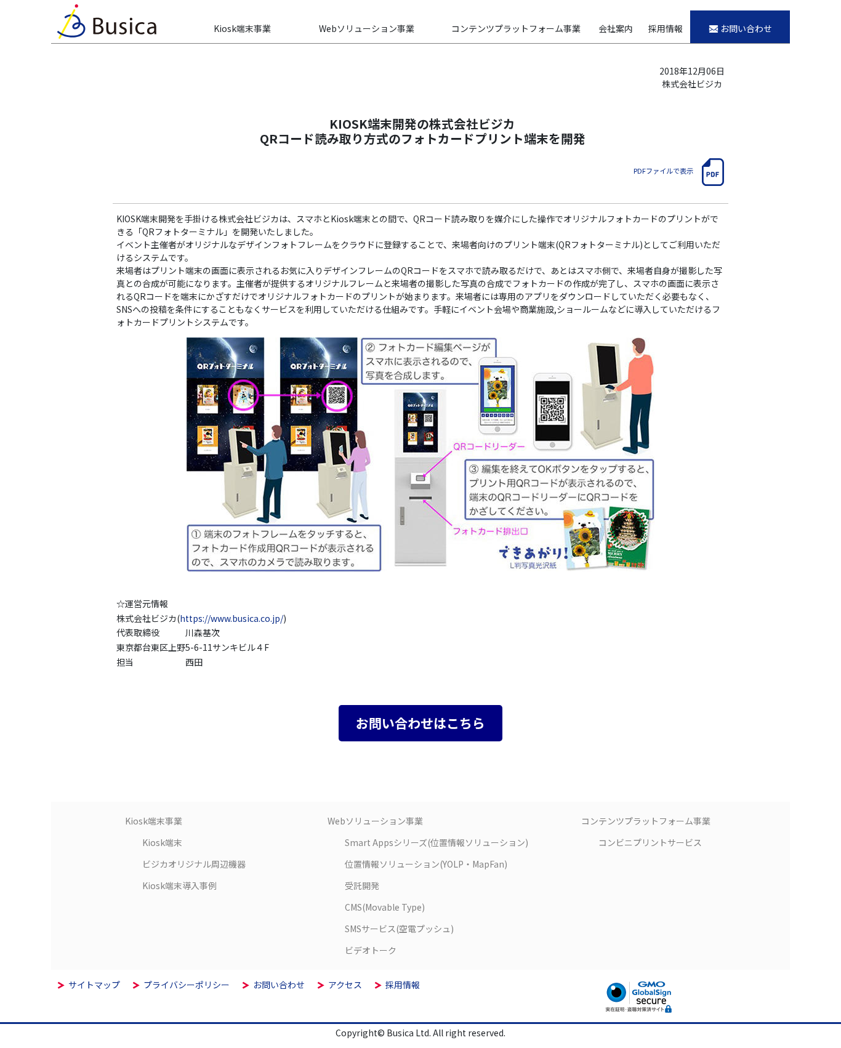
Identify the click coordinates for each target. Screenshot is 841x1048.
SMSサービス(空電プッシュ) (399, 928)
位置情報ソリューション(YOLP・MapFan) (426, 864)
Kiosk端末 (162, 842)
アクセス (345, 984)
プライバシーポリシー (186, 984)
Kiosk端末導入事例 (179, 885)
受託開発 (362, 885)
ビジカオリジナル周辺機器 (194, 864)
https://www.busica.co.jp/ (231, 618)
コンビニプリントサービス (650, 842)
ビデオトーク (370, 950)
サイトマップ (94, 984)
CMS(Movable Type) (385, 907)
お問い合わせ (279, 984)
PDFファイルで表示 (663, 170)
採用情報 (402, 984)
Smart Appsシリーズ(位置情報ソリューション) (436, 842)
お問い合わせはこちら (420, 723)
